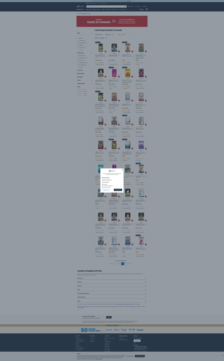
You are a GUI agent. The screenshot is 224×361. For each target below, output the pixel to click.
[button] (122, 169)
